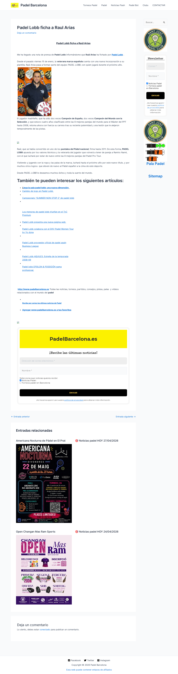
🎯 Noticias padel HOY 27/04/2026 (96, 440)
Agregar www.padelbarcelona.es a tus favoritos (46, 310)
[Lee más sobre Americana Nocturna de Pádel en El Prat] (44, 483)
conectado (45, 629)
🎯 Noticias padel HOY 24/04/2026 (96, 531)
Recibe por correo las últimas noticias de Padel (42, 303)
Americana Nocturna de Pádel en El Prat (40, 440)
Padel (104, 5)
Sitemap (155, 176)
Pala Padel (155, 164)
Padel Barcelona (34, 5)
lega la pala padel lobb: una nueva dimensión (46, 187)
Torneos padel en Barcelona (35, 383)
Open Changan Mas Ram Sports (35, 531)
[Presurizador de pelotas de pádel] (155, 152)
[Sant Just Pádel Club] (155, 40)
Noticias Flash (118, 5)
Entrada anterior (20, 417)
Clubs (145, 5)
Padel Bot (134, 5)
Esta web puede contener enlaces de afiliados (89, 669)
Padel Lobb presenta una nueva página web (44, 222)
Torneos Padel (90, 5)
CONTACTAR (158, 5)
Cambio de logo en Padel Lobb (38, 191)
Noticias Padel (28, 380)
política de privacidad (73, 400)
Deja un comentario (26, 32)
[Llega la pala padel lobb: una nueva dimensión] (69, 187)
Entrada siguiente (126, 417)
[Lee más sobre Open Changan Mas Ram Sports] (44, 569)
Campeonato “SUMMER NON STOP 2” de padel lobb (48, 198)
